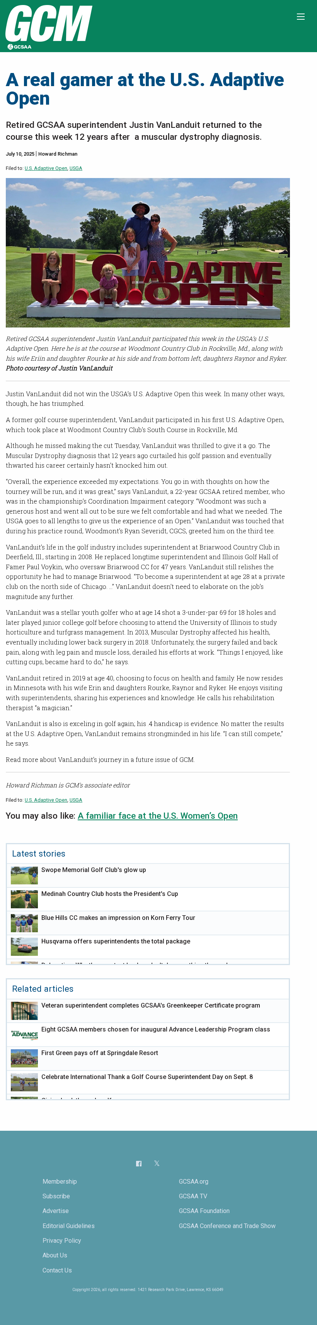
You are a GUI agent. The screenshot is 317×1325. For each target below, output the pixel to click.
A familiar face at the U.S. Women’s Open (158, 816)
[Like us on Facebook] (139, 1163)
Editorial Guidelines (69, 1226)
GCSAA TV (193, 1196)
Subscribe (56, 1196)
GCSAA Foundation (204, 1211)
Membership (60, 1181)
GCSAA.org (193, 1181)
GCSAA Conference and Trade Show (227, 1226)
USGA (76, 168)
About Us (55, 1255)
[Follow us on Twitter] (157, 1163)
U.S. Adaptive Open (46, 168)
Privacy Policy (62, 1240)
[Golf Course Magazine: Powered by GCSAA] (48, 25)
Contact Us (57, 1270)
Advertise (56, 1211)
